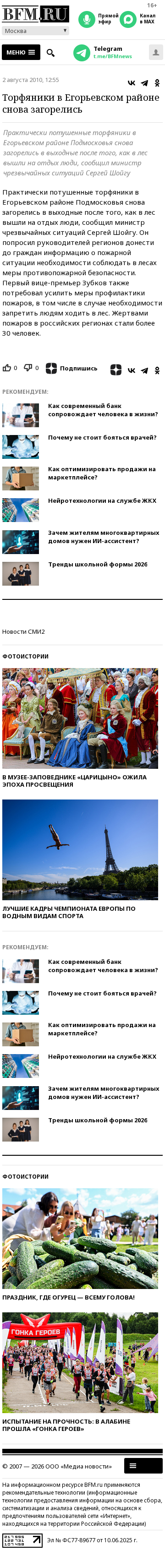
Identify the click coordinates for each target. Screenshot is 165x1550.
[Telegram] (144, 82)
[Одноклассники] (157, 82)
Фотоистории (25, 656)
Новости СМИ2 (23, 631)
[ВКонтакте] (131, 82)
